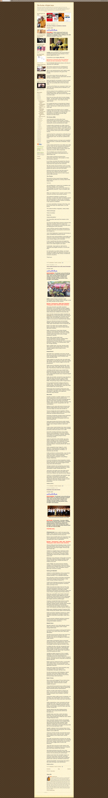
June (39, 123)
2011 (39, 136)
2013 (39, 134)
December (40, 100)
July (39, 122)
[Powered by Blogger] (39, 144)
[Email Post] (62, 262)
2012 (39, 135)
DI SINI (58, 526)
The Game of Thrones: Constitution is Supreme (42, 102)
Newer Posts (48, 768)
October (40, 119)
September (40, 120)
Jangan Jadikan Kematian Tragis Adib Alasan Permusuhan (42, 105)
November (40, 118)
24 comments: (59, 262)
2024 (39, 93)
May (39, 124)
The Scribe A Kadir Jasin (45, 5)
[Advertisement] (40, 185)
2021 (39, 95)
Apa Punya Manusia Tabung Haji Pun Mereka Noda (41, 109)
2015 (39, 132)
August (40, 121)
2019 (39, 97)
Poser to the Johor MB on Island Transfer (42, 112)
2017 (39, 130)
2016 (39, 131)
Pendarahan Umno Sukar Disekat (53, 489)
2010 (39, 137)
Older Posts (69, 768)
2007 (39, 141)
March (40, 126)
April (39, 125)
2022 (39, 94)
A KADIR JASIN (54, 776)
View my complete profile (51, 790)
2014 (39, 133)
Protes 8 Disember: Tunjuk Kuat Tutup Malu (41, 114)
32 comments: (59, 766)
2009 (39, 138)
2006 (39, 142)
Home (59, 768)
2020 (39, 96)
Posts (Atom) (53, 770)
